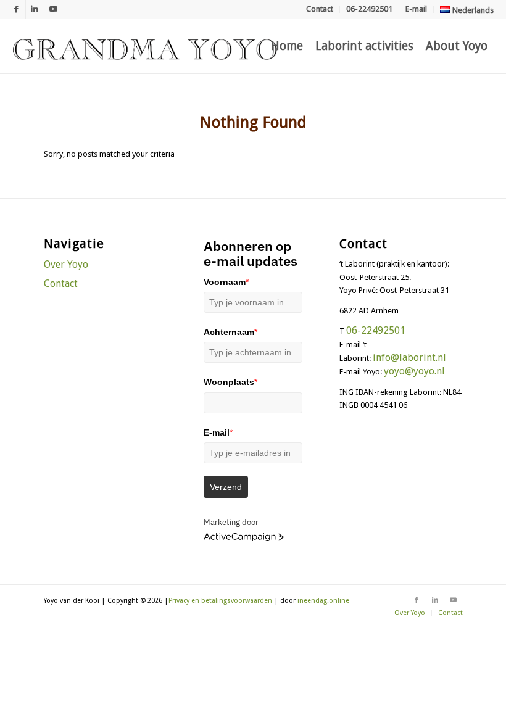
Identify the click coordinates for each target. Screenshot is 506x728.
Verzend (226, 487)
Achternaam (230, 332)
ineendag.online (323, 601)
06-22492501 (369, 9)
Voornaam (226, 282)
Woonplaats (230, 382)
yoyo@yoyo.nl (414, 371)
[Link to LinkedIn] (35, 9)
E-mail (416, 9)
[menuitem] (320, 9)
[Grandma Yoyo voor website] (145, 46)
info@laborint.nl (409, 357)
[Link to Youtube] (53, 9)
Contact (319, 9)
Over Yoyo (66, 264)
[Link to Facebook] (16, 9)
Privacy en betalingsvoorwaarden (220, 601)
